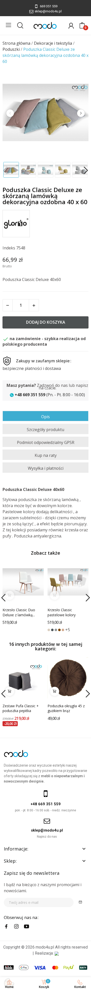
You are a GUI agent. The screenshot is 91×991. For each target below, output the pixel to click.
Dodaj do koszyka (45, 322)
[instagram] (16, 926)
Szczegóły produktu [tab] (45, 429)
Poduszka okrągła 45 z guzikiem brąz (66, 708)
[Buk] (63, 630)
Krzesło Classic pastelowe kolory (62, 612)
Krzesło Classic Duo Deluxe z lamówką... (19, 612)
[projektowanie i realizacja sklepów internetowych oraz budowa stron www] (57, 953)
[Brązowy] (59, 630)
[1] (80, 902)
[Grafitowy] (52, 630)
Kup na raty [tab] (46, 455)
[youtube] (26, 926)
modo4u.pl (45, 947)
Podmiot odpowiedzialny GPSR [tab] (45, 442)
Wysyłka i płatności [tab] (45, 468)
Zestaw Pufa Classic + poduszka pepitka (21, 708)
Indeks (9, 248)
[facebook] (6, 926)
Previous (10, 113)
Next (81, 113)
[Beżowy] (49, 630)
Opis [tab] (45, 416)
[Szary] (56, 630)
